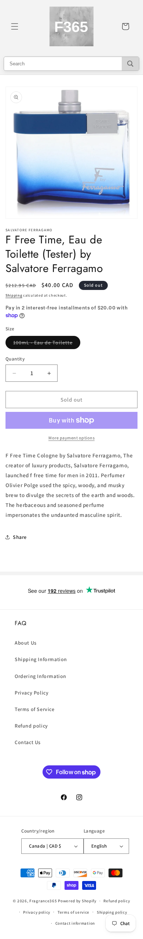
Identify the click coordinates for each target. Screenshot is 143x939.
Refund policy (31, 725)
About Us (26, 642)
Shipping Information (41, 659)
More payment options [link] (71, 438)
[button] (15, 26)
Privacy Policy (31, 692)
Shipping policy (112, 912)
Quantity (15, 359)
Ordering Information (40, 676)
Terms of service (73, 912)
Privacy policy (36, 912)
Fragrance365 (43, 900)
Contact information (75, 923)
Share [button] (20, 537)
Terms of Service (35, 709)
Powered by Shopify (77, 900)
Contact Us (28, 742)
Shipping (14, 295)
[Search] (130, 63)
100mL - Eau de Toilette (46, 344)
